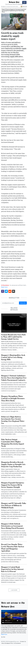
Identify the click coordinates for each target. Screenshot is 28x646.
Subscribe (23, 303)
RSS (4, 637)
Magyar (24, 6)
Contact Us (23, 641)
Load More (14, 590)
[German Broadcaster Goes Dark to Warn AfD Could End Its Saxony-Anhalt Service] (14, 323)
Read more (4, 287)
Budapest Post (14, 2)
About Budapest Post (7, 643)
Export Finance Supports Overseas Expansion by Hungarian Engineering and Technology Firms (14, 11)
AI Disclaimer (17, 643)
